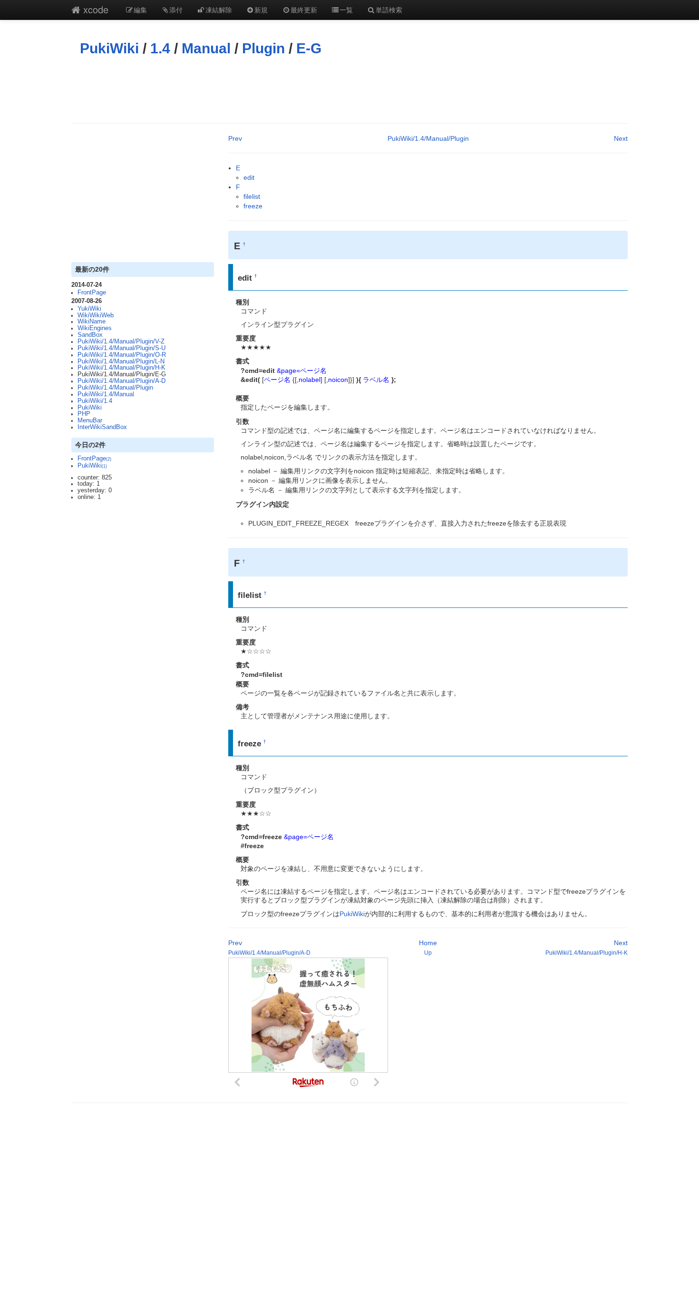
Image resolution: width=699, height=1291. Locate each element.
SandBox (90, 335)
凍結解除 (218, 9)
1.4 (160, 48)
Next (621, 138)
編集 (140, 9)
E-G (308, 48)
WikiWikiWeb (96, 315)
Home (428, 943)
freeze (252, 206)
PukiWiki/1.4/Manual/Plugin (115, 387)
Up (428, 952)
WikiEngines (95, 328)
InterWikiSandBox (102, 427)
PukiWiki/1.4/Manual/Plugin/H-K (121, 367)
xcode (94, 9)
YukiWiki (89, 308)
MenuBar (90, 420)
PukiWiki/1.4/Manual (106, 394)
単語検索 (389, 9)
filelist (251, 196)
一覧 (346, 9)
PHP (84, 414)
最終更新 (304, 9)
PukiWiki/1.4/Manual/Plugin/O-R (122, 355)
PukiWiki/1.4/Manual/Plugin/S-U (121, 348)
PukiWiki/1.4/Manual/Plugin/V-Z (121, 341)
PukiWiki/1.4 (95, 401)
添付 (176, 9)
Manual (206, 48)
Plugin (263, 48)
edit (248, 177)
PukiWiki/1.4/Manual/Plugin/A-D (121, 381)
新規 (261, 9)
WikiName (92, 321)
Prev (235, 138)
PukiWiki (109, 48)
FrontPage (92, 292)
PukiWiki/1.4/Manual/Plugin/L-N (121, 361)
